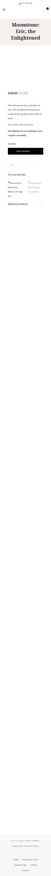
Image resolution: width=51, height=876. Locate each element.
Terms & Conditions (32, 841)
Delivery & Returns (31, 846)
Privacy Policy (17, 846)
